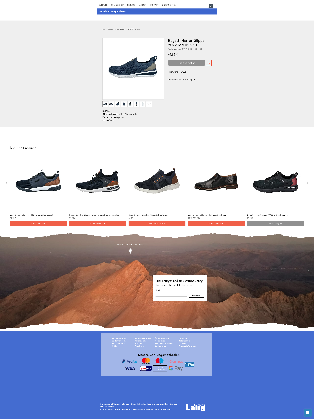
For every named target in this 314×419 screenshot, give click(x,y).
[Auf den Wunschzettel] (209, 63)
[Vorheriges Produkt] (6, 183)
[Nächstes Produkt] (307, 183)
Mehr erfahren (108, 120)
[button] (131, 5)
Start (104, 29)
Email (158, 290)
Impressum (166, 409)
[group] (157, 190)
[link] (173, 72)
